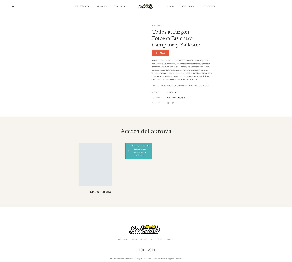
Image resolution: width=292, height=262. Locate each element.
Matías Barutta (173, 92)
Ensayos (181, 98)
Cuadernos (172, 98)
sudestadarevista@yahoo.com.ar (168, 259)
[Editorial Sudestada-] (146, 6)
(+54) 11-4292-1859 (144, 259)
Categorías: (157, 98)
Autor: (155, 92)
